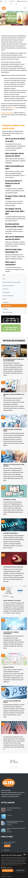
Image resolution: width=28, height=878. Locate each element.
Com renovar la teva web (9, 499)
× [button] (26, 854)
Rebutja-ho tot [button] (20, 870)
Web (6, 15)
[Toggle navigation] (25, 8)
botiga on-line (13, 107)
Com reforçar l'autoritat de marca (14, 808)
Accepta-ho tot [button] (8, 870)
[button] (14, 868)
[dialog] (14, 865)
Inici (2, 15)
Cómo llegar (7, 846)
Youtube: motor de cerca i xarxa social (13, 567)
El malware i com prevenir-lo (10, 533)
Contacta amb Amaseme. (7, 112)
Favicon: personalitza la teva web (12, 600)
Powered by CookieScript (6, 876)
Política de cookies (5, 874)
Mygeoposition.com (8, 667)
